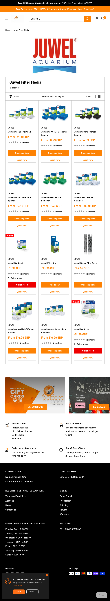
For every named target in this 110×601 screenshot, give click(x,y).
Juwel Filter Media (21, 30)
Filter (16, 96)
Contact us (10, 509)
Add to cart (55, 284)
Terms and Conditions (15, 496)
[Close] (47, 574)
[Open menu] (6, 19)
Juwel (11, 128)
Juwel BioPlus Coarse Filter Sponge (54, 133)
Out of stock (22, 284)
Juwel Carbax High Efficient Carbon (21, 331)
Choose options (21, 153)
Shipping (64, 505)
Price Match (65, 500)
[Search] (87, 19)
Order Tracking (67, 496)
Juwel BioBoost (15, 263)
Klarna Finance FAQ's (15, 476)
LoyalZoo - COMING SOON (72, 476)
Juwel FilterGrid (48, 263)
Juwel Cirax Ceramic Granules (84, 199)
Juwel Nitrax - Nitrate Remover (51, 199)
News (8, 505)
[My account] (97, 18)
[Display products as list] (99, 96)
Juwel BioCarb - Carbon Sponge (85, 133)
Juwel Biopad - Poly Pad (19, 131)
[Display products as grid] (95, 96)
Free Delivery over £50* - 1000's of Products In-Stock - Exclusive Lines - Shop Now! (55, 9)
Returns (63, 509)
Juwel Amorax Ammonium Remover (53, 331)
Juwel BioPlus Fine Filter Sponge (20, 199)
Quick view (22, 159)
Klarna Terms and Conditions (19, 481)
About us (9, 500)
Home (7, 30)
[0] (102, 18)
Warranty (64, 514)
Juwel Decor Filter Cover (86, 263)
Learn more (17, 586)
